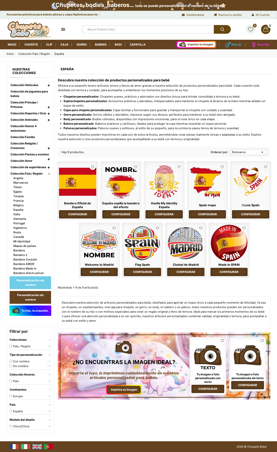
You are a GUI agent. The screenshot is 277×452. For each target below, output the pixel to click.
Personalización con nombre (30, 283)
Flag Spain (142, 264)
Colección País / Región (27, 173)
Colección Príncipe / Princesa (24, 105)
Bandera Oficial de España (77, 205)
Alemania (19, 219)
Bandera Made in (24, 268)
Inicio (12, 44)
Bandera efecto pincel (28, 273)
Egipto (17, 191)
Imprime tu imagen (200, 44)
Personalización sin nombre (30, 297)
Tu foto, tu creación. (34, 310)
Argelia (18, 178)
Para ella (263, 44)
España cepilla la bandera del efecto (120, 205)
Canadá (18, 237)
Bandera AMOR (23, 264)
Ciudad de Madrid (186, 264)
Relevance (248, 152)
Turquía (18, 196)
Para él (236, 44)
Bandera (19, 250)
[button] (48, 85)
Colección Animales (24, 119)
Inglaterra (20, 228)
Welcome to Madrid (99, 264)
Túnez (17, 187)
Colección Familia (23, 137)
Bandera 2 (20, 255)
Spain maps (207, 205)
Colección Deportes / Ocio (28, 113)
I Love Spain (250, 205)
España (18, 209)
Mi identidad (21, 241)
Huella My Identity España (164, 205)
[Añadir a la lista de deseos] (93, 167)
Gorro (82, 44)
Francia (18, 200)
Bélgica (18, 205)
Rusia (17, 232)
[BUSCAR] (222, 29)
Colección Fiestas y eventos (30, 154)
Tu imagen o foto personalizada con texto (207, 378)
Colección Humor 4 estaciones (24, 128)
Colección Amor (21, 161)
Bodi (118, 44)
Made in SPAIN (229, 264)
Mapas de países (24, 246)
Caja (64, 44)
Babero (101, 44)
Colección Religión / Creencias (24, 146)
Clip (49, 44)
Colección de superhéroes (28, 167)
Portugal (19, 223)
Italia (16, 214)
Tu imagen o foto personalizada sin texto (248, 376)
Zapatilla (137, 44)
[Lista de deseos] (250, 29)
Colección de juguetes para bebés (29, 94)
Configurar (77, 214)
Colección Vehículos (24, 85)
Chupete (31, 44)
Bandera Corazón (25, 259)
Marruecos (20, 182)
